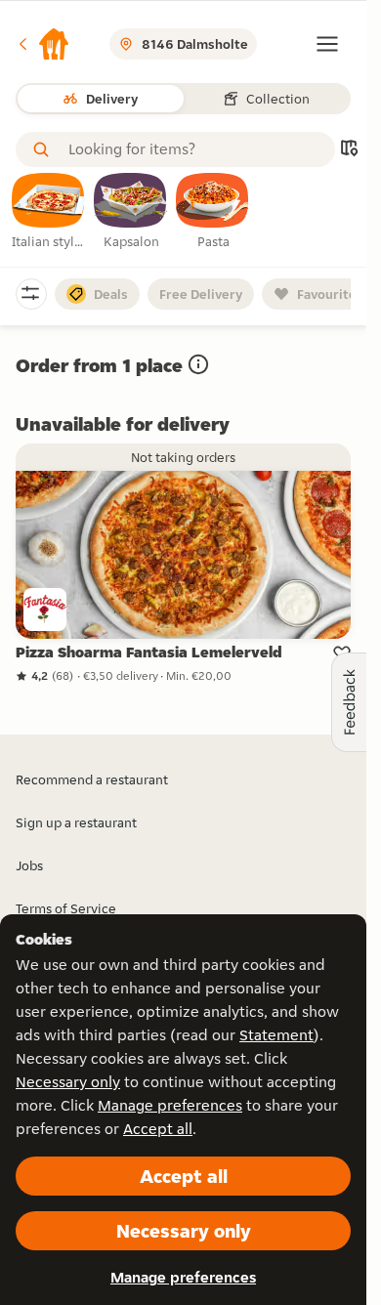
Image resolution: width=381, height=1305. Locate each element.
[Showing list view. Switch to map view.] (348, 150)
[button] (43, 44)
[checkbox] (49, 212)
